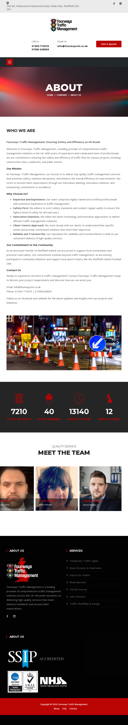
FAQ (64, 708)
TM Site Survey (78, 589)
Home (50, 95)
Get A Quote (108, 44)
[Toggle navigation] (9, 62)
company (62, 95)
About (57, 708)
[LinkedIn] (121, 3)
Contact (73, 708)
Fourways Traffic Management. (73, 704)
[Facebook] (114, 3)
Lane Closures (78, 596)
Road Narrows (78, 582)
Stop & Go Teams (80, 575)
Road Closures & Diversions (86, 568)
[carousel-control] (9, 343)
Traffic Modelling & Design (85, 603)
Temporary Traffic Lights (84, 560)
